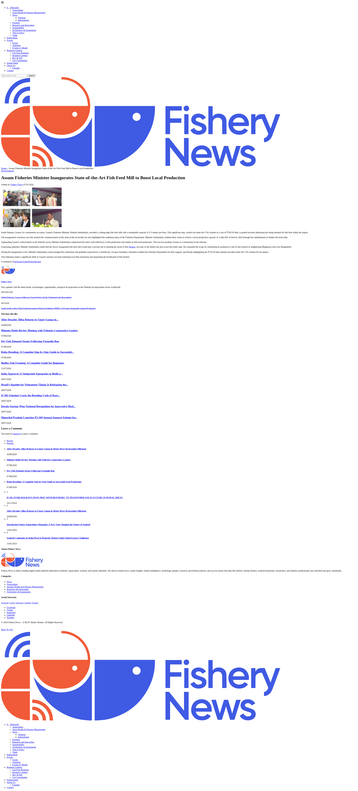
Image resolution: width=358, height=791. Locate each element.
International (23, 20)
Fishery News (17, 184)
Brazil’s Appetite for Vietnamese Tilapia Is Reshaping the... (34, 384)
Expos (15, 43)
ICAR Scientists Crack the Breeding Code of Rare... (30, 395)
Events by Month (20, 48)
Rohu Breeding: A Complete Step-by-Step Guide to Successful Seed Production (44, 482)
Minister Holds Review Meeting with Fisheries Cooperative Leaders (39, 330)
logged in (17, 434)
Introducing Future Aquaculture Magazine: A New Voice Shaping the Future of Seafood (48, 524)
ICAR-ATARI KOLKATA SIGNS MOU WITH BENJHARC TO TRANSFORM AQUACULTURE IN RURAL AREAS (65, 497)
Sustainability (18, 28)
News (14, 15)
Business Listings (14, 50)
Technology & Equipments (24, 30)
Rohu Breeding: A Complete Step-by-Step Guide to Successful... (37, 352)
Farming (16, 23)
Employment (12, 63)
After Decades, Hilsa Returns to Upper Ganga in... (29, 319)
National (21, 18)
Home (4, 168)
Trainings (16, 45)
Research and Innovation (23, 25)
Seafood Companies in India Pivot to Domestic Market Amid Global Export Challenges (48, 538)
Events (10, 40)
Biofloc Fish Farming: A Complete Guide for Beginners (32, 363)
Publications (12, 38)
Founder (16, 68)
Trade (14, 35)
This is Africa (18, 33)
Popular (10, 443)
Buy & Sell (17, 58)
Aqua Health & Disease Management (28, 12)
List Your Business (20, 53)
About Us (11, 65)
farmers (132, 247)
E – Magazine (13, 7)
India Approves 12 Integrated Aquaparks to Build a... (32, 373)
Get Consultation (19, 60)
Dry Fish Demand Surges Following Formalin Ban (30, 341)
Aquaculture (17, 10)
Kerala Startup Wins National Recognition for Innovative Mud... (38, 406)
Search (31, 76)
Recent (10, 441)
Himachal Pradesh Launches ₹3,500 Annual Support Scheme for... (39, 417)
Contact (10, 70)
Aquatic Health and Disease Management (25, 587)
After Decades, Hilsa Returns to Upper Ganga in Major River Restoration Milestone (46, 449)
